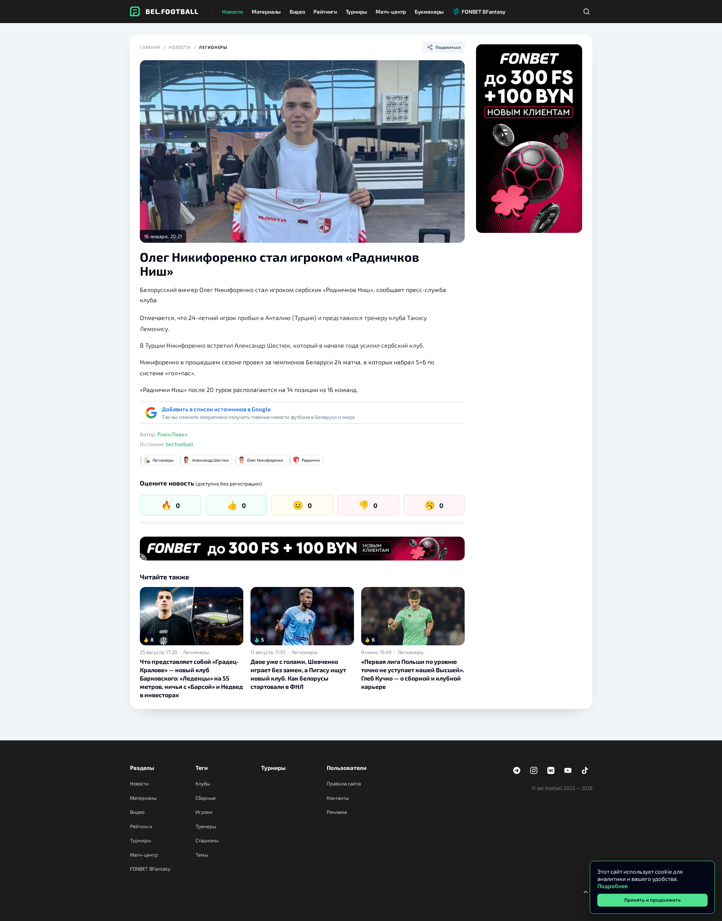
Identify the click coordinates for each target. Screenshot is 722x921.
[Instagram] (534, 770)
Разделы (142, 767)
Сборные (206, 798)
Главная (150, 47)
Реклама (337, 812)
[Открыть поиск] (586, 11)
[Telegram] (517, 770)
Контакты (338, 798)
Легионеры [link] (196, 652)
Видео (137, 812)
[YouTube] (568, 770)
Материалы (143, 798)
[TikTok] (585, 770)
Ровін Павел (172, 434)
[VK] (551, 770)
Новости (180, 47)
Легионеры (213, 47)
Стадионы (207, 840)
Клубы (203, 784)
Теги (202, 767)
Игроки (204, 812)
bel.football (179, 444)
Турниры (140, 840)
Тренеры (206, 826)
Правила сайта (344, 784)
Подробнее (612, 885)
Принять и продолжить (652, 900)
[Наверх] (585, 891)
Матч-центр (144, 855)
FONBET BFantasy (150, 869)
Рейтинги (141, 826)
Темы (202, 855)
